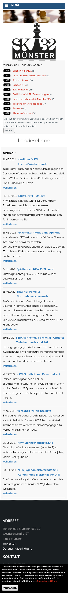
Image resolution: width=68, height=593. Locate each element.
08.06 (7, 113)
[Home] (34, 42)
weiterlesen (10, 187)
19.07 (7, 75)
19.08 (7, 71)
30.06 (7, 108)
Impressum (10, 543)
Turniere (17, 108)
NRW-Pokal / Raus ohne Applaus (39, 232)
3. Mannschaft (21, 89)
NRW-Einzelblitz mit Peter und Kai (38, 374)
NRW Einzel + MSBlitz (31, 196)
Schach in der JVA (22, 70)
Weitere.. (9, 130)
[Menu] (6, 6)
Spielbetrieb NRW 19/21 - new (35, 269)
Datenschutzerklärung (17, 548)
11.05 (7, 90)
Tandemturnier (21, 80)
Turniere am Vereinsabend (27, 103)
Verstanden (10, 587)
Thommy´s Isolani (23, 113)
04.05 (7, 94)
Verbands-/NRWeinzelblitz (34, 410)
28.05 (7, 80)
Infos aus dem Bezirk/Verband (29, 75)
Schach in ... (19, 84)
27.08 (7, 104)
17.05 (7, 85)
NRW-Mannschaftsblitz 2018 (35, 442)
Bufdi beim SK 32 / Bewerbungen (31, 94)
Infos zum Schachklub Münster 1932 (32, 99)
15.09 (7, 99)
